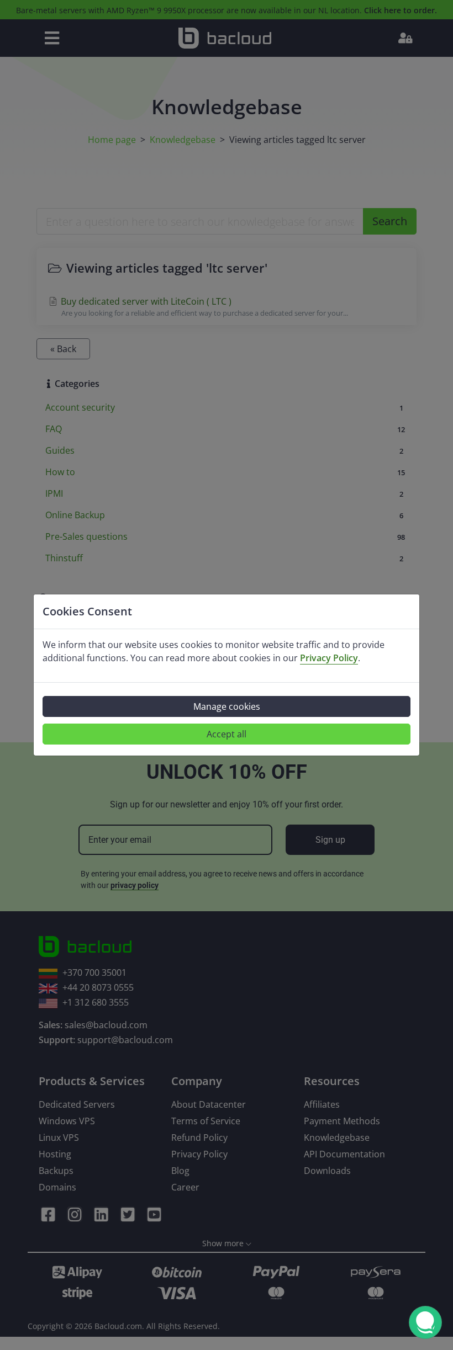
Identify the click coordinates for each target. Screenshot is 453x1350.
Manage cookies (226, 706)
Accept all (226, 734)
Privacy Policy (329, 658)
